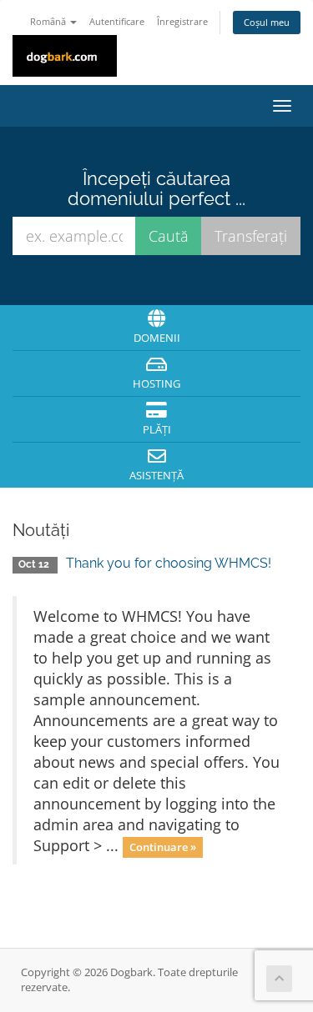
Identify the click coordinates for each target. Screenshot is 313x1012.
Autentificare (116, 21)
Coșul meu (267, 22)
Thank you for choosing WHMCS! (168, 563)
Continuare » (162, 846)
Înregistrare (182, 21)
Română (49, 21)
